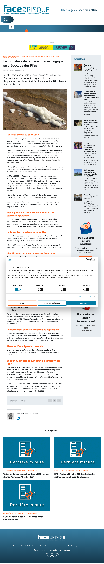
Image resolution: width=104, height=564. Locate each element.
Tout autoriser (82, 303)
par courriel (87, 330)
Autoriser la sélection (52, 303)
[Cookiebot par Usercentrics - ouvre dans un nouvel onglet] (87, 259)
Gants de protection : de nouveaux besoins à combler (91, 122)
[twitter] (47, 555)
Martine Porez (19, 70)
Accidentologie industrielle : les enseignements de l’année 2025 (90, 172)
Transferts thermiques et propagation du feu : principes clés (91, 67)
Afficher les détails (85, 297)
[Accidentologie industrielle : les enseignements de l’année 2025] (78, 170)
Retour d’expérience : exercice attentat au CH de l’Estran (91, 196)
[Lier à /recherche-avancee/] (26, 30)
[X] (50, 400)
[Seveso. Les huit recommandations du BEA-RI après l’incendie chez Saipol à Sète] (78, 92)
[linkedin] (18, 418)
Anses (10, 167)
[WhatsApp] (59, 400)
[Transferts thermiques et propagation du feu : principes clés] (78, 65)
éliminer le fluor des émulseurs (47, 197)
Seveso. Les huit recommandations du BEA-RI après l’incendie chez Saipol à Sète (91, 95)
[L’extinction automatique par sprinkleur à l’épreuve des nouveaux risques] (78, 143)
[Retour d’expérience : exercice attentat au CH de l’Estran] (78, 195)
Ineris (10, 236)
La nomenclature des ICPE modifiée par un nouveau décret (23, 518)
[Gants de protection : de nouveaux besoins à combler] (78, 121)
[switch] (40, 289)
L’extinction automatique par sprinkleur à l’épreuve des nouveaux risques (90, 147)
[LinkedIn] (54, 400)
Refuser (22, 303)
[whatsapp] (57, 555)
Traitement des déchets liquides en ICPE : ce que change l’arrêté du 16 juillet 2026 (26, 475)
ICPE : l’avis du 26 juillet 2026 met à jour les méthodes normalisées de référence (74, 475)
